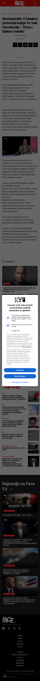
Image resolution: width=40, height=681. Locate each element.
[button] (20, 330)
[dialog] (20, 340)
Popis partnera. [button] (27, 347)
